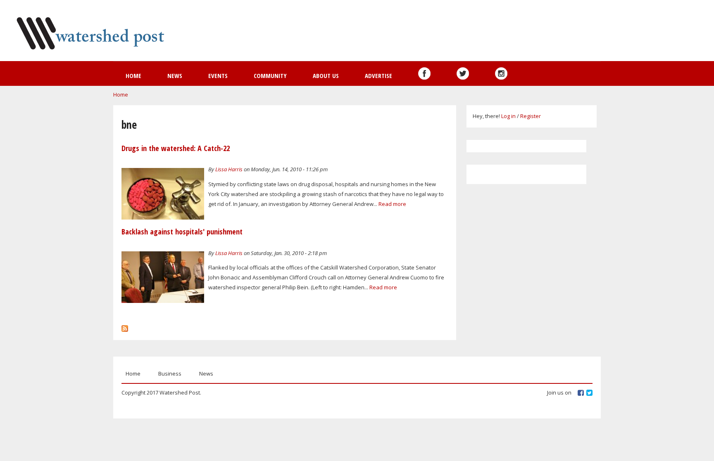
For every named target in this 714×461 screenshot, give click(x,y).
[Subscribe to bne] (124, 326)
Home (133, 75)
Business (169, 373)
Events (218, 75)
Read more (392, 204)
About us (326, 75)
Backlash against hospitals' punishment (182, 231)
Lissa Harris (229, 169)
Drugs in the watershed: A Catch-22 (175, 148)
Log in (508, 116)
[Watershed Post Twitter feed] (462, 73)
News (174, 75)
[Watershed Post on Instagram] (501, 73)
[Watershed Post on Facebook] (424, 73)
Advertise (378, 75)
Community (270, 75)
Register (530, 116)
